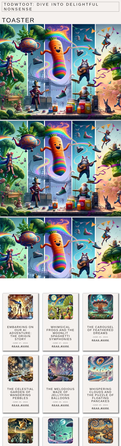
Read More (20, 346)
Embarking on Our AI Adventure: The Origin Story (20, 333)
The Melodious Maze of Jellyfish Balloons (60, 393)
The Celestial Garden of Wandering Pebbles (20, 393)
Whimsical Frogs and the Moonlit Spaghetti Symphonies (60, 333)
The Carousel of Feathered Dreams (100, 330)
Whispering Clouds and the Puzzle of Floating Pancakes (100, 395)
